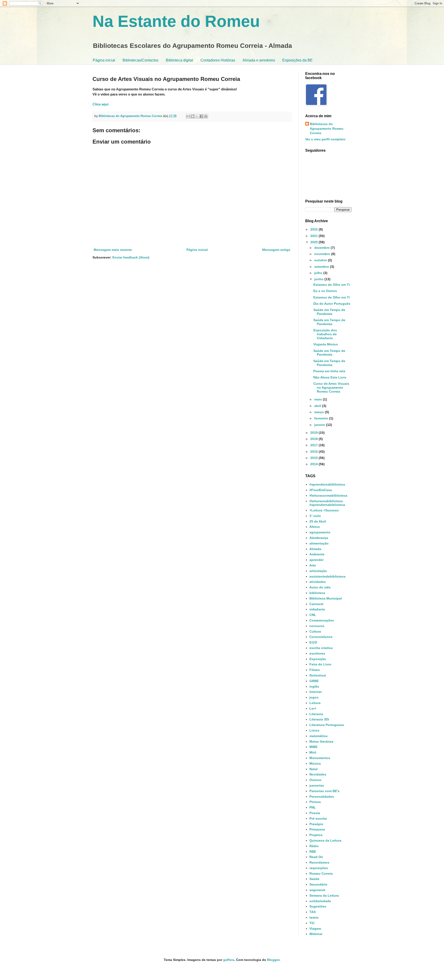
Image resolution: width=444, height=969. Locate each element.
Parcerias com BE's (324, 791)
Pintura (315, 802)
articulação (318, 571)
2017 (314, 445)
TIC (312, 923)
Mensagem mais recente (113, 250)
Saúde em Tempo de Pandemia (329, 312)
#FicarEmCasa (320, 490)
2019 (314, 432)
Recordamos (319, 862)
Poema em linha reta (329, 371)
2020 (314, 242)
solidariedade (320, 901)
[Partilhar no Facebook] (201, 116)
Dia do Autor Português (331, 303)
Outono (315, 780)
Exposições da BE (297, 60)
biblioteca (317, 593)
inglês (314, 686)
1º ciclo (315, 516)
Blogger (273, 960)
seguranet (317, 890)
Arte (312, 565)
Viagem (315, 928)
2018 (314, 439)
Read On (316, 857)
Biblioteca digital (179, 60)
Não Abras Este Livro (329, 377)
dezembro (322, 247)
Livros (314, 730)
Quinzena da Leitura (325, 840)
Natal (313, 769)
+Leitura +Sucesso (324, 510)
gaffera (228, 960)
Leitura (315, 703)
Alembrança (318, 538)
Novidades (317, 774)
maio (318, 399)
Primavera (317, 829)
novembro (322, 254)
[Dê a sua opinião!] (192, 116)
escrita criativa (321, 648)
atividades (317, 582)
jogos (313, 697)
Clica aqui (100, 104)
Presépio (316, 824)
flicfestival (317, 675)
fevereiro (321, 418)
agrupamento (319, 532)
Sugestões (317, 906)
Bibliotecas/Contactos (140, 60)
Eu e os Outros (325, 291)
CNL (312, 615)
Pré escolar (318, 818)
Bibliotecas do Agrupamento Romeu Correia (326, 128)
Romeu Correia (321, 873)
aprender (316, 560)
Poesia (314, 813)
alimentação (319, 543)
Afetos (314, 527)
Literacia (316, 714)
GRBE (314, 681)
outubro (321, 260)
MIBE (313, 747)
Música (315, 763)
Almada (315, 549)
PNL (312, 807)
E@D (313, 642)
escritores (317, 653)
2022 (314, 229)
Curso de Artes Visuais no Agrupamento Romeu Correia (331, 387)
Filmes (314, 670)
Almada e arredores (259, 60)
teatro (314, 917)
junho (319, 279)
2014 (314, 464)
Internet (315, 692)
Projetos (316, 835)
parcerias (316, 785)
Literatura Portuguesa (326, 725)
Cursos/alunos (321, 637)
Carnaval (316, 604)
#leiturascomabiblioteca (328, 495)
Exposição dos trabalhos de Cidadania (325, 334)
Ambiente (316, 554)
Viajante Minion (325, 344)
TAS (312, 912)
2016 (314, 451)
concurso (316, 626)
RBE (312, 851)
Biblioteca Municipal (325, 598)
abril (318, 406)
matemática (318, 736)
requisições (318, 868)
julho (318, 273)
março (319, 412)
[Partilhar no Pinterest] (206, 116)
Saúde (314, 879)
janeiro (320, 425)
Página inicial (104, 60)
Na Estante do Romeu (176, 21)
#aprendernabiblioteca (327, 484)
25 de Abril (317, 521)
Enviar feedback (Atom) (130, 257)
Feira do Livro (320, 664)
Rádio (314, 846)
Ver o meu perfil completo (325, 139)
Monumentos (319, 758)
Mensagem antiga (276, 250)
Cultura (315, 631)
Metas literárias (321, 741)
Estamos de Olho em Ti (331, 284)
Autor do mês (320, 587)
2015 (314, 458)
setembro (322, 266)
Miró (312, 752)
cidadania (317, 609)
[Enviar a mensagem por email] (188, 116)
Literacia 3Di (319, 719)
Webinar (315, 934)
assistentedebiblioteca (327, 576)
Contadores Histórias (217, 60)
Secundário (318, 884)
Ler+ (312, 708)
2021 (314, 236)
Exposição (317, 659)
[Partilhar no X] (197, 116)
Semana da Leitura (324, 895)
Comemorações (321, 620)
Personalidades (321, 796)
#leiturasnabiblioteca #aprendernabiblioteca (327, 503)
